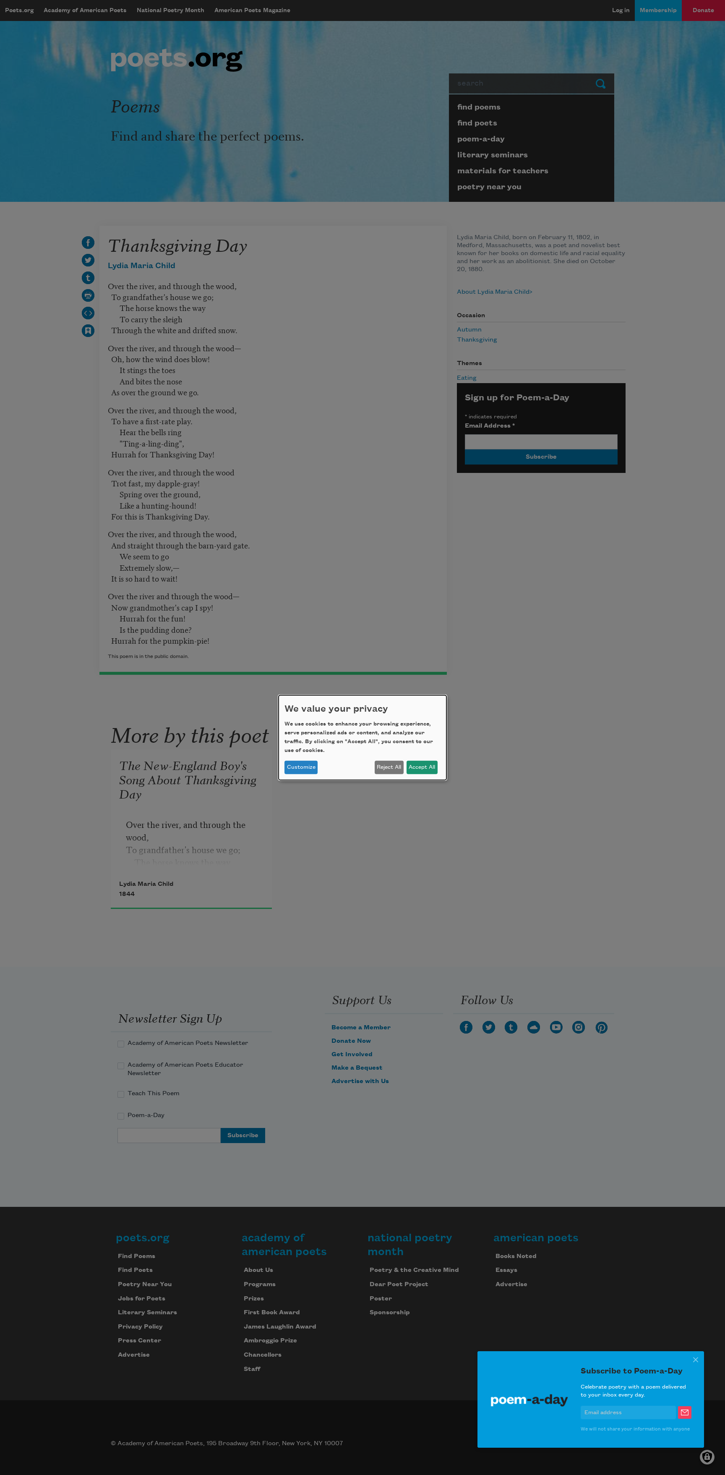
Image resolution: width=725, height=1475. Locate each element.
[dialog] (362, 737)
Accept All (422, 767)
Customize (301, 767)
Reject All (389, 767)
